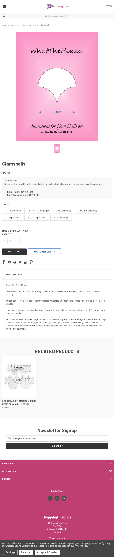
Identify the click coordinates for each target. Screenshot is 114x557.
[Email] (9, 262)
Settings (10, 552)
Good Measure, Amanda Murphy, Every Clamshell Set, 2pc (19, 403)
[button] (57, 275)
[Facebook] (3, 262)
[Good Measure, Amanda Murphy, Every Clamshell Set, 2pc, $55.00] (19, 376)
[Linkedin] (25, 262)
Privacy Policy (81, 545)
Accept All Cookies (47, 552)
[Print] (14, 262)
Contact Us (83, 291)
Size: (4, 204)
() (110, 6)
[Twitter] (20, 262)
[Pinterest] (31, 262)
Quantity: (7, 234)
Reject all (26, 552)
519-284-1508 (58, 538)
